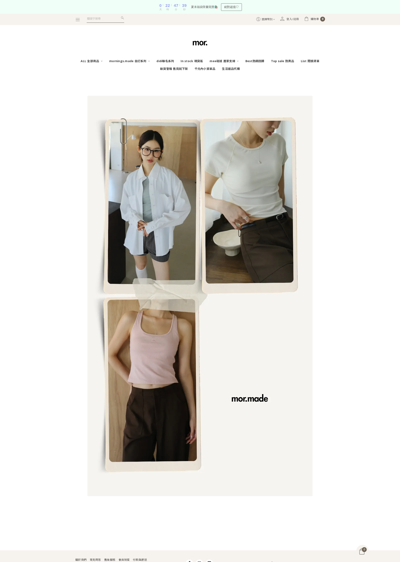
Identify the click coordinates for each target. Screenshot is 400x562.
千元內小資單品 (205, 69)
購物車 (317, 19)
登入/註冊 (292, 19)
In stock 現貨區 (192, 61)
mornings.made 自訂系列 (128, 61)
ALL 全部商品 (90, 61)
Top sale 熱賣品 (282, 61)
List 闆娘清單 (310, 61)
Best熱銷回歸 (254, 61)
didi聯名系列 (165, 61)
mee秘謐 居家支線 (223, 61)
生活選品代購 (231, 69)
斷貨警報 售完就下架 (174, 69)
